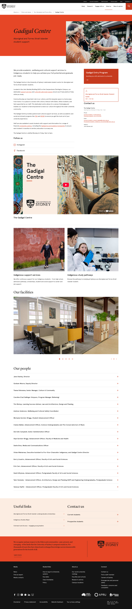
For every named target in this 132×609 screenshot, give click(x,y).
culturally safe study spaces (44, 92)
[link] (85, 1)
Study (83, 6)
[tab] (59, 359)
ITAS (36, 116)
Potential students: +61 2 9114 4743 (92, 116)
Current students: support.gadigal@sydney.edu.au (96, 120)
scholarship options (25, 126)
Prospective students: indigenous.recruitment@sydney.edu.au (99, 121)
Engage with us (99, 6)
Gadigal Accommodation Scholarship (53, 126)
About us (108, 6)
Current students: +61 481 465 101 (92, 114)
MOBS (42, 116)
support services (26, 92)
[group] (66, 326)
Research (90, 6)
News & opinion (118, 6)
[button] (129, 6)
